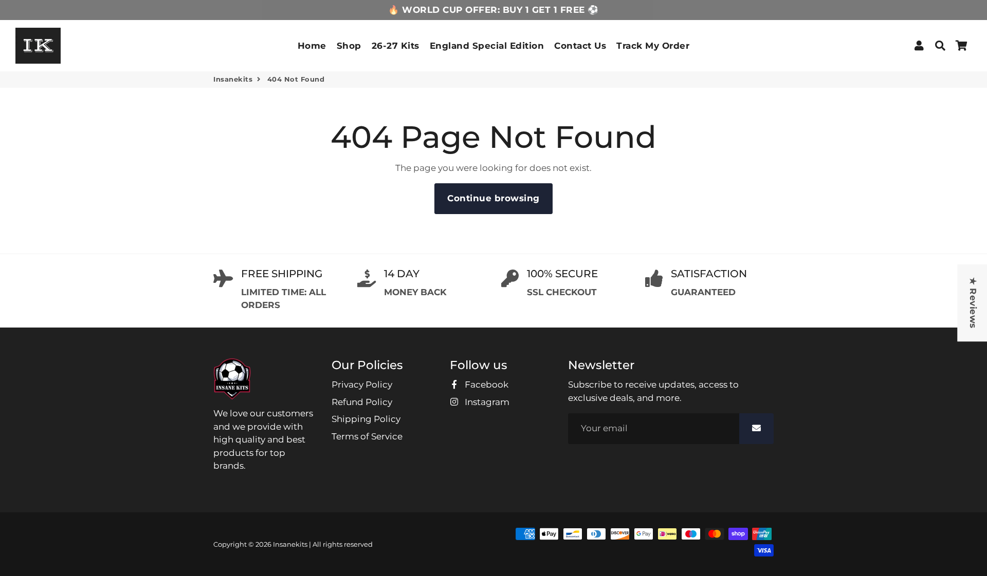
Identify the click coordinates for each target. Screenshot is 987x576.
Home (312, 46)
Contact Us (580, 46)
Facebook (485, 384)
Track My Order (652, 46)
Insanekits (232, 79)
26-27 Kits (395, 46)
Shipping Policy (366, 419)
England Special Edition (487, 46)
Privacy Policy (362, 384)
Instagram (486, 402)
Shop (349, 46)
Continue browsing (493, 198)
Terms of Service (367, 436)
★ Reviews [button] (972, 303)
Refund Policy (362, 402)
